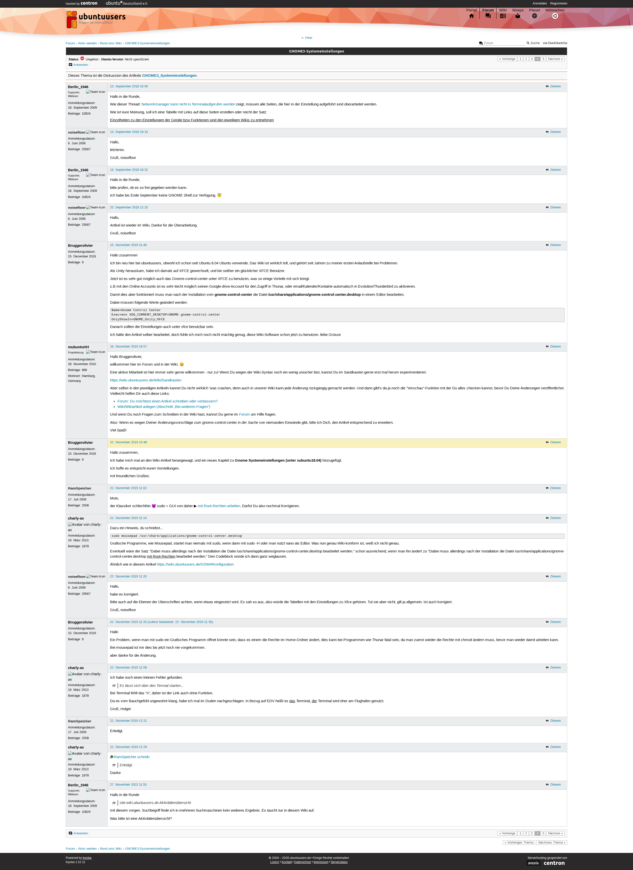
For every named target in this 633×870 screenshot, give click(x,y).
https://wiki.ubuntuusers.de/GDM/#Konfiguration (195, 564)
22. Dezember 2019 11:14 (128, 518)
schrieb (143, 757)
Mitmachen (555, 10)
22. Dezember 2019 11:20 (128, 576)
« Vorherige (507, 59)
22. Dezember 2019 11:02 (128, 488)
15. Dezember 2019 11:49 (128, 245)
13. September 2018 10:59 (129, 86)
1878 (85, 546)
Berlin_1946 (78, 86)
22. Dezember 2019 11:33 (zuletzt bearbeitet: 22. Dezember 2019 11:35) (161, 622)
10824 (86, 114)
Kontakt (287, 862)
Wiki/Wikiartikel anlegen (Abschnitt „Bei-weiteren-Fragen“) (163, 407)
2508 (85, 505)
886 (84, 370)
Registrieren (558, 3)
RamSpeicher (79, 488)
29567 (86, 149)
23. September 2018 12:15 (129, 207)
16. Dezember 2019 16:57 (128, 346)
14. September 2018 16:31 (129, 170)
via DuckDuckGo (555, 43)
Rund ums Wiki (111, 43)
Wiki (503, 10)
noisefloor (77, 132)
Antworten (80, 65)
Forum (488, 10)
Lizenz (274, 862)
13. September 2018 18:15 (129, 132)
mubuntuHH (78, 347)
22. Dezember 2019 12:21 (128, 721)
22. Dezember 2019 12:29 (128, 747)
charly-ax (76, 518)
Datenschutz (302, 862)
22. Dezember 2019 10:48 (128, 442)
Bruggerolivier (80, 245)
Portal (471, 10)
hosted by (73, 4)
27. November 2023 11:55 (128, 785)
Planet (534, 10)
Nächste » (555, 59)
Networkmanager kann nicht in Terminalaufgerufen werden (188, 104)
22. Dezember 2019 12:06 (128, 668)
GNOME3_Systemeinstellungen (169, 75)
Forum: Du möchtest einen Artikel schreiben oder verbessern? (167, 401)
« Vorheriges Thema (519, 843)
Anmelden (540, 3)
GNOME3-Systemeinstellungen (147, 43)
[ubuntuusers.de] (97, 21)
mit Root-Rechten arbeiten (219, 506)
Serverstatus (339, 862)
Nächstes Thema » (551, 843)
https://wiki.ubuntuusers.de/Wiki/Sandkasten (145, 380)
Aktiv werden (87, 43)
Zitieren (555, 86)
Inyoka (87, 858)
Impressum (321, 862)
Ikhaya (517, 10)
